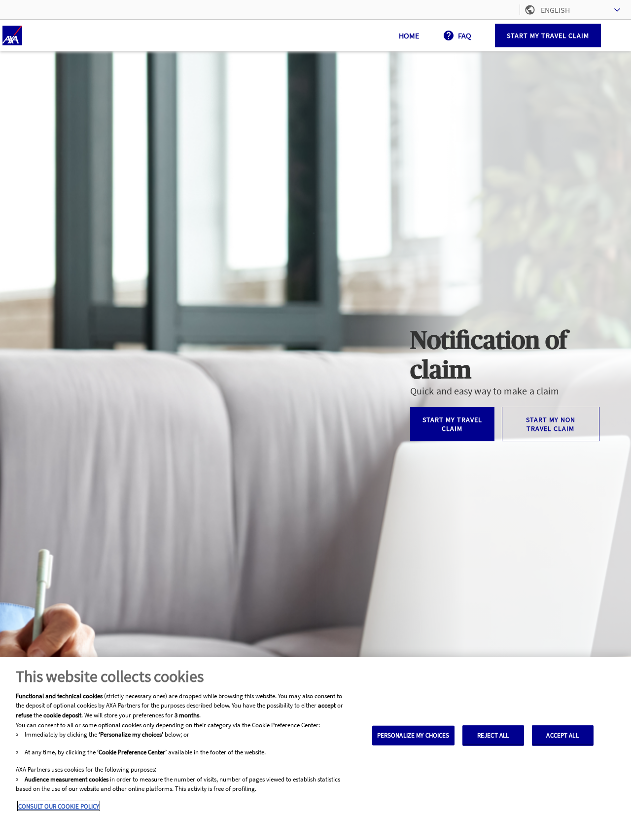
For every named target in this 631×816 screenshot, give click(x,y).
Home (409, 35)
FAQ (464, 35)
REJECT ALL (493, 735)
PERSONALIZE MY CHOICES (413, 735)
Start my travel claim (548, 35)
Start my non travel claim (550, 424)
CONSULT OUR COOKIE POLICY (58, 806)
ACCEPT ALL (562, 735)
